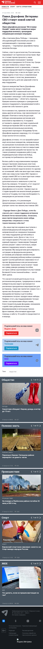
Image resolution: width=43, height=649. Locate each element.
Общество (12, 372)
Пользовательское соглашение (15, 627)
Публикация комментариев (13, 634)
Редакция (12, 630)
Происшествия (10, 471)
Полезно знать (10, 425)
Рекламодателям (27, 630)
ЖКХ (4, 563)
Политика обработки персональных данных (29, 634)
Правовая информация (29, 626)
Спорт (5, 517)
